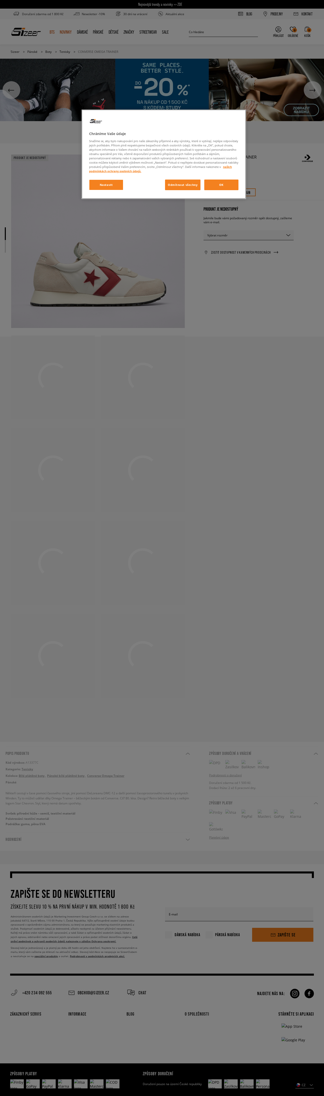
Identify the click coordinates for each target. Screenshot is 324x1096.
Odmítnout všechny (183, 185)
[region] (164, 154)
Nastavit (106, 185)
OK (221, 185)
